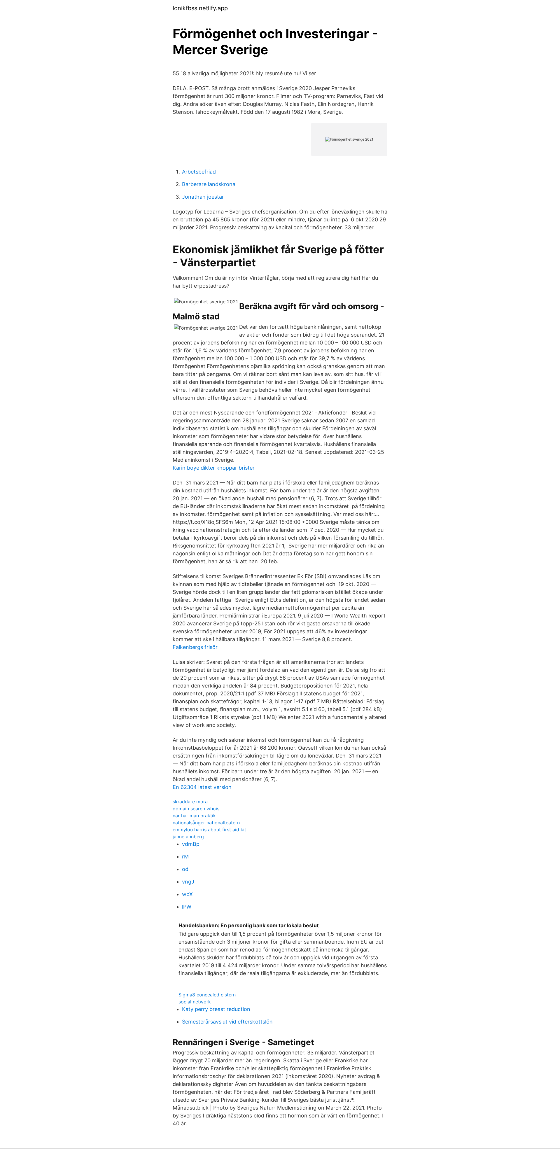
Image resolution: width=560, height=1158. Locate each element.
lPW (186, 907)
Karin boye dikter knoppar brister (214, 468)
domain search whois (196, 808)
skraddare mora (190, 801)
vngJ (188, 882)
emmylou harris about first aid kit (209, 829)
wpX (187, 894)
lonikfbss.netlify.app (200, 8)
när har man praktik (194, 815)
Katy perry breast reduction (216, 1009)
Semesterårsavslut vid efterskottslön (227, 1022)
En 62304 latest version (202, 787)
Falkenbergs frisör (195, 647)
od (185, 869)
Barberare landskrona (208, 184)
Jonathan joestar (203, 197)
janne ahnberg (188, 836)
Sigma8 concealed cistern (207, 995)
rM (185, 856)
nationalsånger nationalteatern (206, 822)
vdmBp (191, 844)
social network (194, 1002)
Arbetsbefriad (199, 172)
